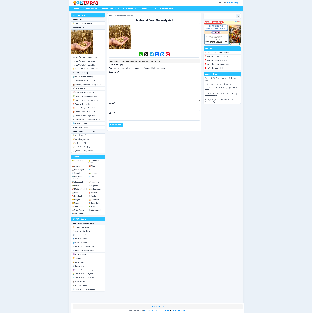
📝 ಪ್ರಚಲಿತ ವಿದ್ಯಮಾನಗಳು (81, 139)
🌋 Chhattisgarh (78, 170)
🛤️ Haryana (92, 173)
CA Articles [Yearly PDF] (214, 68)
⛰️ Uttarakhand (94, 210)
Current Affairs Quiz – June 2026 (84, 65)
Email (112, 113)
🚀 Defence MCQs (79, 88)
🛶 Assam (76, 166)
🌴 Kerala (75, 186)
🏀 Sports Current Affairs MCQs (84, 112)
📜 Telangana (77, 206)
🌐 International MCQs (80, 123)
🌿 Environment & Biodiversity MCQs (85, 96)
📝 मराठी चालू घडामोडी (79, 143)
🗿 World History (79, 282)
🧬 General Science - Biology (83, 270)
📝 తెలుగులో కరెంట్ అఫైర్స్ (81, 147)
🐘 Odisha (92, 196)
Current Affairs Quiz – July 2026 (84, 61)
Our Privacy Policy (157, 310)
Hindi (154, 9)
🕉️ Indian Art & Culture (80, 254)
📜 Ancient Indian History (81, 227)
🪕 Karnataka (93, 182)
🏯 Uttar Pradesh (78, 210)
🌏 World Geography (80, 243)
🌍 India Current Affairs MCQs (83, 77)
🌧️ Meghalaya (93, 186)
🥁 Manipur (76, 193)
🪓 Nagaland (77, 196)
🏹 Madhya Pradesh (79, 189)
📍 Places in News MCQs (81, 104)
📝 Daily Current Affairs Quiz (83, 23)
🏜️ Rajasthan (93, 200)
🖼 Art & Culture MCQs (80, 127)
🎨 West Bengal (78, 213)
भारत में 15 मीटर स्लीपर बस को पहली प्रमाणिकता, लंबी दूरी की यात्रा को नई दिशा (221, 95)
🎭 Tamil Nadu (94, 203)
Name (112, 103)
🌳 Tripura (92, 206)
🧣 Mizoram (93, 193)
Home (76, 9)
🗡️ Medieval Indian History (82, 231)
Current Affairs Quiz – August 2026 (85, 57)
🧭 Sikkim (75, 203)
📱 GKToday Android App (178, 310)
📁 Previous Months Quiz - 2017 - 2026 (86, 69)
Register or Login (233, 3)
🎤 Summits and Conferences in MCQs (86, 120)
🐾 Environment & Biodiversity (83, 250)
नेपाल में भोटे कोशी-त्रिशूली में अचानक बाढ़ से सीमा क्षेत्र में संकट (221, 79)
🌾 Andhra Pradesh (79, 161)
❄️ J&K (91, 176)
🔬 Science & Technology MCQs (84, 116)
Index (167, 310)
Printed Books (166, 9)
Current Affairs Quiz (110, 9)
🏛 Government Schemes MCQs (84, 81)
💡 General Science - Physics (83, 274)
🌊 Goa (91, 170)
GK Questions (129, 9)
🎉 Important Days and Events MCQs (85, 108)
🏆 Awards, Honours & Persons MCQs (86, 100)
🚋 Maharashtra (94, 189)
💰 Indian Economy (79, 262)
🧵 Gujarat (76, 173)
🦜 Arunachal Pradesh (93, 162)
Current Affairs (90, 9)
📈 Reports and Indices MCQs (83, 92)
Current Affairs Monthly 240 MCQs (218, 52)
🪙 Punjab (76, 200)
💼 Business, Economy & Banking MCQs (87, 85)
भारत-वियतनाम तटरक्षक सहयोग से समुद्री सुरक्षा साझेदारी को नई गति (222, 89)
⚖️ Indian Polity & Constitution (83, 246)
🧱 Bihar (91, 166)
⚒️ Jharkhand (77, 182)
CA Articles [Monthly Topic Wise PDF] (219, 64)
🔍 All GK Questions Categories (84, 289)
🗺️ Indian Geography (80, 239)
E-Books (143, 9)
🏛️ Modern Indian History (81, 235)
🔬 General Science (79, 266)
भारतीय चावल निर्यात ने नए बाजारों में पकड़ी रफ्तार (218, 84)
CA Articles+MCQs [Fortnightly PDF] (218, 56)
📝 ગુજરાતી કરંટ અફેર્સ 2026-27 (83, 151)
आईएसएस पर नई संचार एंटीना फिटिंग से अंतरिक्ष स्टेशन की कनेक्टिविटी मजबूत (221, 101)
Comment (114, 72)
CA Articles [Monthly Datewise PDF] (218, 60)
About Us (147, 310)
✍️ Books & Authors (80, 285)
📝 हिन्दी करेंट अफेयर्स (79, 135)
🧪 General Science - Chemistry (83, 278)
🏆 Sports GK (77, 258)
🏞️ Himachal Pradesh (77, 178)
